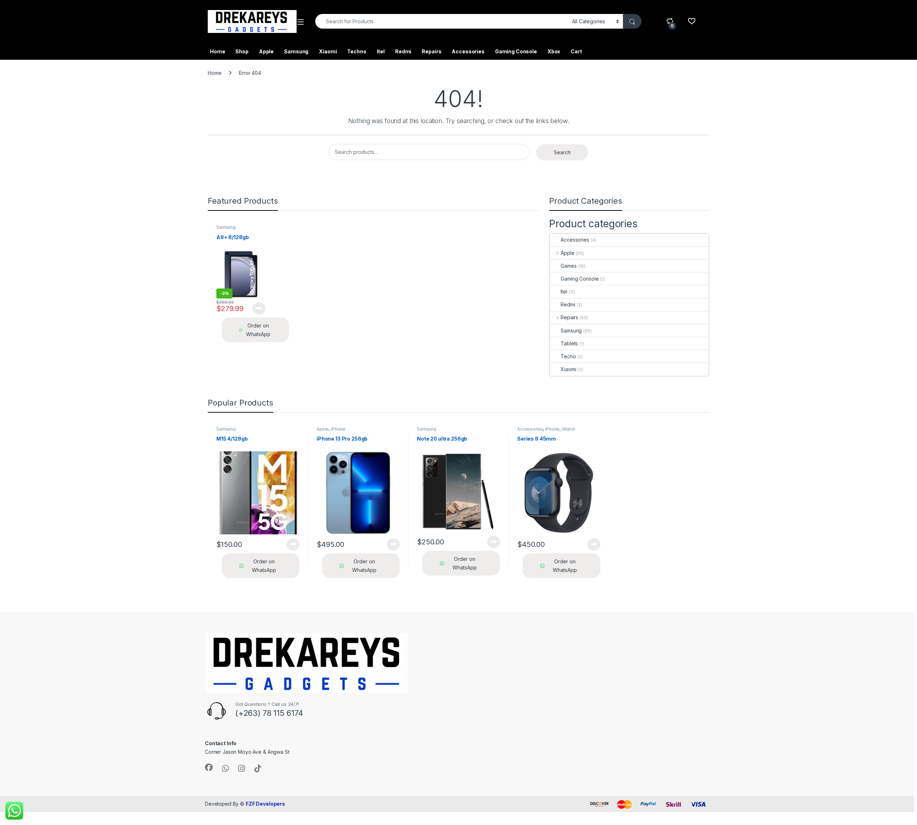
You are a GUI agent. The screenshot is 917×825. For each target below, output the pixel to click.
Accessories (468, 51)
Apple (266, 51)
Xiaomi (328, 51)
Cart (576, 51)
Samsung (296, 51)
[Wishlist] (691, 21)
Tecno (568, 356)
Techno (356, 51)
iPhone (338, 429)
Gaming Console (516, 51)
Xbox (553, 51)
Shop (241, 51)
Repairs (431, 51)
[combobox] (441, 21)
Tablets (569, 343)
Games (568, 266)
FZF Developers (265, 804)
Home (217, 51)
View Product (256, 308)
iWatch (568, 429)
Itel (381, 51)
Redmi (403, 51)
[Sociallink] (209, 767)
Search (562, 152)
